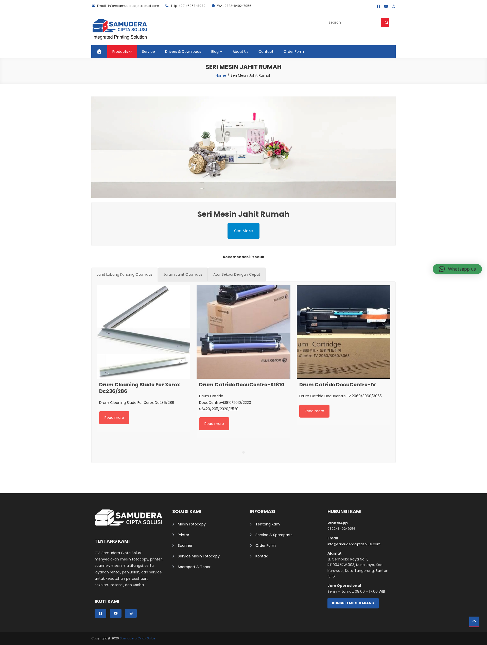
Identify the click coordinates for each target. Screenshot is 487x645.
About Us (240, 51)
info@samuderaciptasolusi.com (353, 544)
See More (243, 231)
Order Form (294, 51)
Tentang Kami (268, 524)
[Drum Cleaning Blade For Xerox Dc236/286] (143, 332)
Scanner (185, 545)
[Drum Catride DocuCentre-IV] (343, 332)
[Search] (385, 22)
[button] (457, 269)
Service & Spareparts (273, 534)
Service (148, 51)
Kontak (261, 556)
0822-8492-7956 (341, 528)
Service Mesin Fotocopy (199, 556)
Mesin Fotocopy (192, 524)
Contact (265, 51)
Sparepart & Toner (194, 566)
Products (120, 51)
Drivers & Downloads (183, 51)
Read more (114, 417)
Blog (215, 51)
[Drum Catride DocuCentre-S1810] (243, 332)
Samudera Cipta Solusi (138, 638)
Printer (183, 534)
